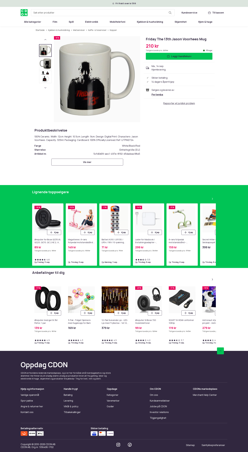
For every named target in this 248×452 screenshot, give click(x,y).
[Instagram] (118, 444)
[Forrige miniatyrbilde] (45, 39)
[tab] (45, 50)
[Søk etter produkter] (170, 12)
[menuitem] (33, 21)
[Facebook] (129, 444)
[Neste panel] (212, 198)
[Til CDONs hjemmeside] (24, 12)
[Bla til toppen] (220, 350)
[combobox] (103, 12)
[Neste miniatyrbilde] (45, 87)
